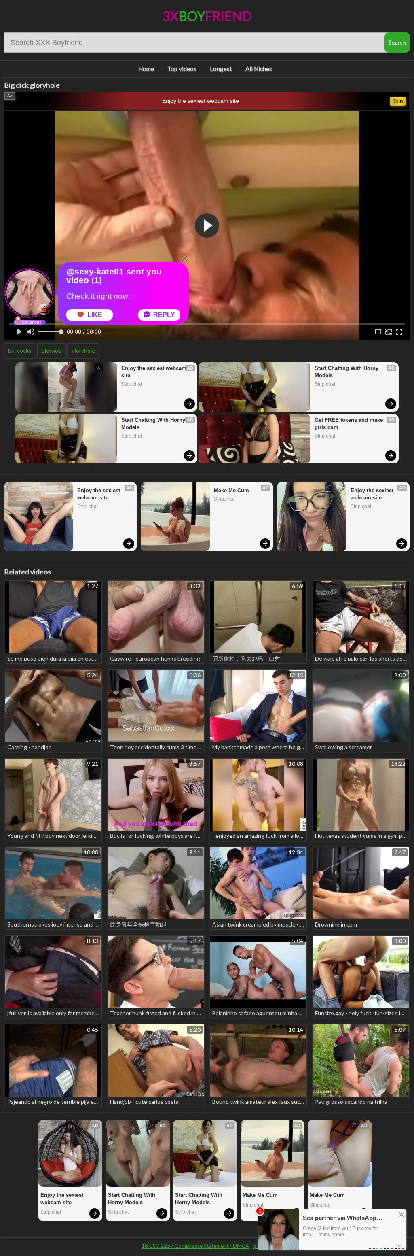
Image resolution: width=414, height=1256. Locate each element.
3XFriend (207, 16)
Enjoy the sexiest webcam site (200, 101)
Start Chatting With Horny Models (154, 423)
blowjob (51, 350)
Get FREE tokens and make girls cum (349, 423)
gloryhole (83, 350)
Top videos (181, 68)
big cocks (20, 350)
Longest (221, 68)
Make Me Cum (231, 490)
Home (146, 68)
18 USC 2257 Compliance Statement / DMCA (195, 1246)
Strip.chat (131, 384)
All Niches (258, 68)
